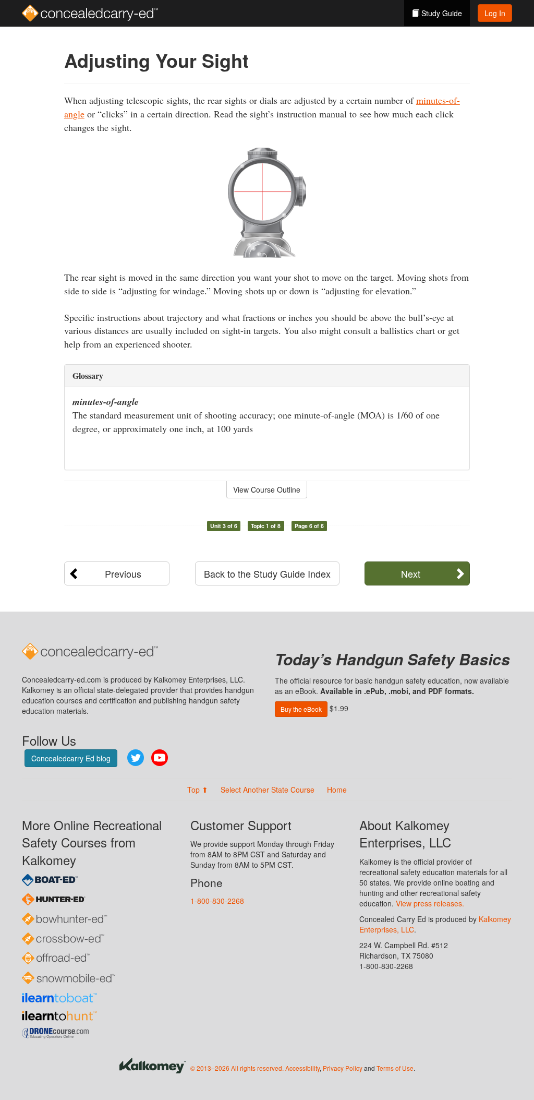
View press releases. (430, 903)
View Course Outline (266, 489)
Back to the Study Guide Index (267, 573)
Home (337, 789)
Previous (123, 573)
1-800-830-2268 (217, 900)
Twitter (135, 757)
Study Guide (440, 13)
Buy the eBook (301, 708)
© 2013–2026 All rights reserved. (237, 1067)
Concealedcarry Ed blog (71, 758)
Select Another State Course (267, 789)
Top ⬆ (197, 789)
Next (410, 573)
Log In (494, 13)
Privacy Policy (342, 1067)
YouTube (159, 757)
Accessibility (302, 1067)
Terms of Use (395, 1067)
